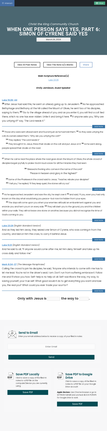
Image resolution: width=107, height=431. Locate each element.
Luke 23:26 (54, 79)
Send (51, 357)
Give (101, 3)
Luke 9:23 (7, 245)
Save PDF (28, 392)
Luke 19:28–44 (9, 100)
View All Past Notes (27, 64)
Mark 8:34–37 (9, 264)
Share (86, 64)
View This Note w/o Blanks (60, 64)
